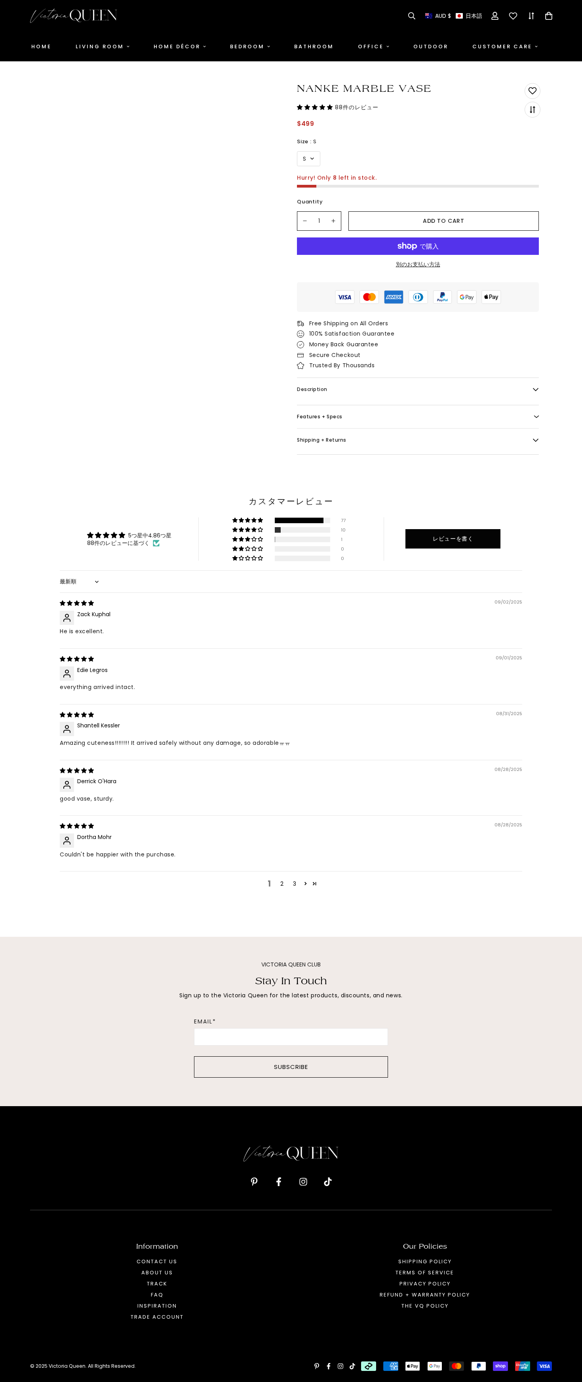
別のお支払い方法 (418, 264)
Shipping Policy (425, 1261)
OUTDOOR (430, 46)
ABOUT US (157, 1272)
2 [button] (281, 884)
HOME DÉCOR (177, 46)
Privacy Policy (425, 1283)
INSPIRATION (157, 1306)
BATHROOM (314, 46)
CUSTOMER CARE (502, 46)
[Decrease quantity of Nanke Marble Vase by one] (304, 221)
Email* (205, 1021)
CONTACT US (157, 1261)
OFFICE (371, 46)
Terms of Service (425, 1272)
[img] (77, 603)
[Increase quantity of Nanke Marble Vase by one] (333, 221)
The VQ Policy (425, 1306)
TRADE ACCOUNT (157, 1317)
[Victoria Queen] (73, 16)
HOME (41, 46)
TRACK (157, 1283)
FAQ (157, 1294)
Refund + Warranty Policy (425, 1294)
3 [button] (294, 884)
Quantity (310, 201)
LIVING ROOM (100, 46)
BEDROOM (247, 46)
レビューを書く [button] (453, 539)
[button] (453, 16)
